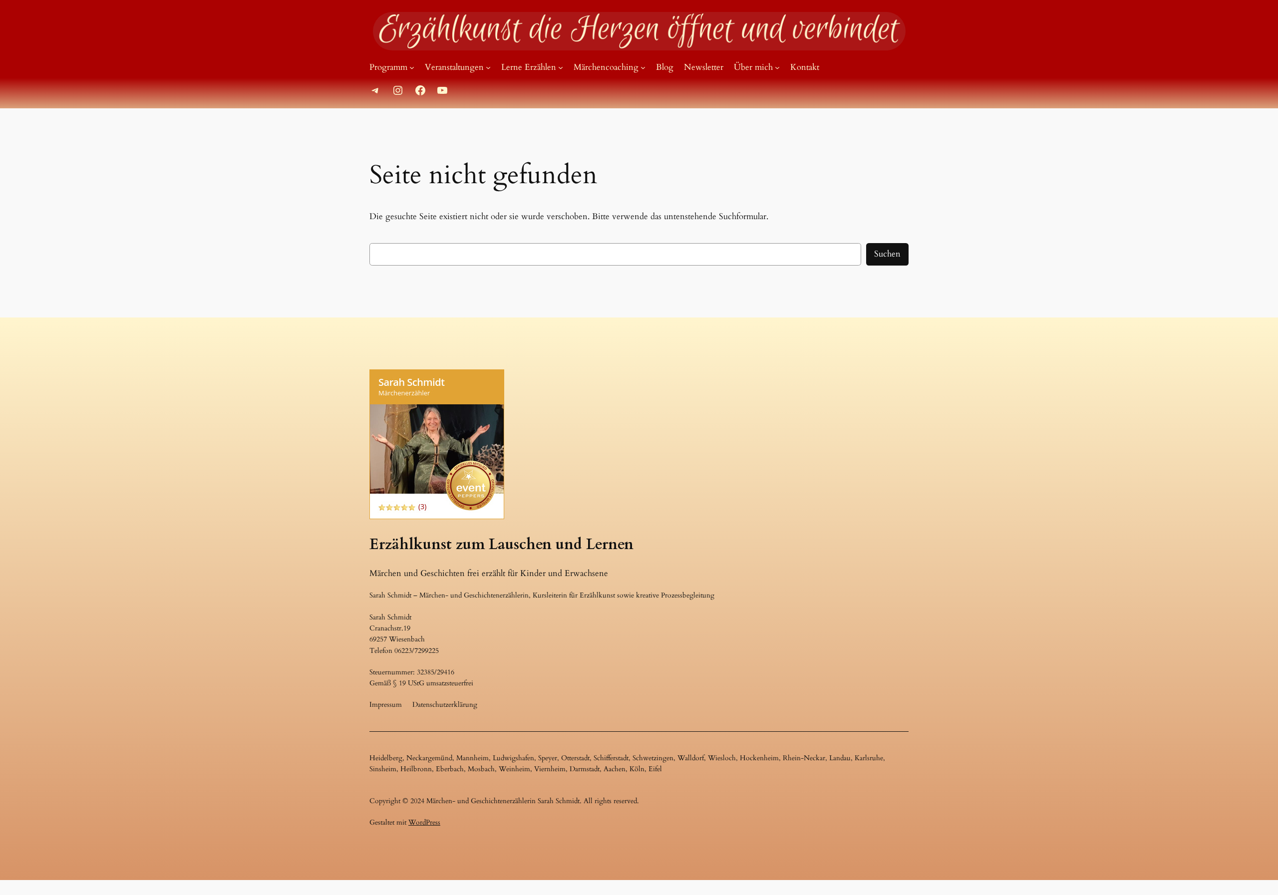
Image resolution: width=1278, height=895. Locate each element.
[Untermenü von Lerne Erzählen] (560, 67)
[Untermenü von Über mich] (777, 67)
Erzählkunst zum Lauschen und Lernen (501, 545)
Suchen (887, 254)
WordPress (424, 822)
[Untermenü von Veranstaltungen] (488, 67)
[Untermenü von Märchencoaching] (642, 67)
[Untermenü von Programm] (411, 67)
